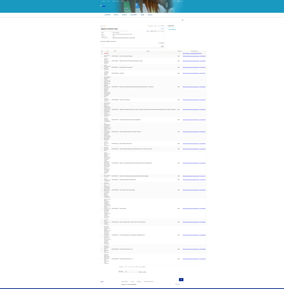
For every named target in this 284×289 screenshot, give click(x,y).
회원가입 (151, 26)
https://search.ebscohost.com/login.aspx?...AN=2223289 (194, 258)
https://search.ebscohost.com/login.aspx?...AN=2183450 (194, 222)
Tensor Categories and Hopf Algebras (107, 179)
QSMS (127, 1)
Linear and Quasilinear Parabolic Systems (106, 73)
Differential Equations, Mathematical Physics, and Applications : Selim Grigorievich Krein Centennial (106, 259)
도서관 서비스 (133, 15)
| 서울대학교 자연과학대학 (148, 281)
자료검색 (124, 15)
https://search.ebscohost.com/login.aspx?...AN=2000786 (194, 119)
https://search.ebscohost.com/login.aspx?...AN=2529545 (194, 56)
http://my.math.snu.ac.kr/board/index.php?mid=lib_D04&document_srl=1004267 (115, 31)
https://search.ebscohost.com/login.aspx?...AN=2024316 (194, 109)
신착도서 (116, 15)
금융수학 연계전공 (115, 1)
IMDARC (122, 1)
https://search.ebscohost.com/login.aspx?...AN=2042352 (194, 143)
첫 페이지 (121, 266)
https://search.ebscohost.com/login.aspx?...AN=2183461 (123, 37)
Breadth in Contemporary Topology (107, 99)
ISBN (115, 51)
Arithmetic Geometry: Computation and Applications (107, 120)
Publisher (179, 51)
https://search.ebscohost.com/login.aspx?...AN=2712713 (194, 73)
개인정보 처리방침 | (124, 281)
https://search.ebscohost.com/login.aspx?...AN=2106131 (194, 148)
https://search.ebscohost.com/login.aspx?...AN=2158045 (194, 190)
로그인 (173, 1)
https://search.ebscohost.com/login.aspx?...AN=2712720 (194, 67)
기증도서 (150, 15)
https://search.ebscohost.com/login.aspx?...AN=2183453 (194, 99)
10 (139, 266)
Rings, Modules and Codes (107, 176)
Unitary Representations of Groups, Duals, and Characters (107, 67)
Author (148, 51)
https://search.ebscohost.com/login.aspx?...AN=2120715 (194, 179)
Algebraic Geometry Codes (109, 29)
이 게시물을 (160, 43)
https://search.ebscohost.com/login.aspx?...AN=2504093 (194, 60)
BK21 (109, 1)
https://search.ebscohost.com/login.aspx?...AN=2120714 (194, 176)
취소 (144, 271)
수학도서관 (104, 1)
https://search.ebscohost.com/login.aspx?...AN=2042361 (194, 86)
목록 (162, 46)
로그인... (155, 26)
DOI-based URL (194, 51)
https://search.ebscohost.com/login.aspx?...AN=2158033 (194, 208)
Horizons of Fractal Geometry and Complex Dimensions (107, 222)
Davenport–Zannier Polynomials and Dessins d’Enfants (106, 61)
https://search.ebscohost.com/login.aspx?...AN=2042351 (194, 131)
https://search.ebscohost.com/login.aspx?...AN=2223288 (194, 249)
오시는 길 (132, 281)
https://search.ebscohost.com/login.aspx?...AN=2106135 (194, 163)
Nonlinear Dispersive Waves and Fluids (106, 149)
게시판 (142, 15)
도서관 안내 (107, 15)
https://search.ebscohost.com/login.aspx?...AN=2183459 (194, 235)
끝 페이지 (143, 266)
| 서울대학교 (139, 281)
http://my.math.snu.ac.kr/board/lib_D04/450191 (192, 53)
